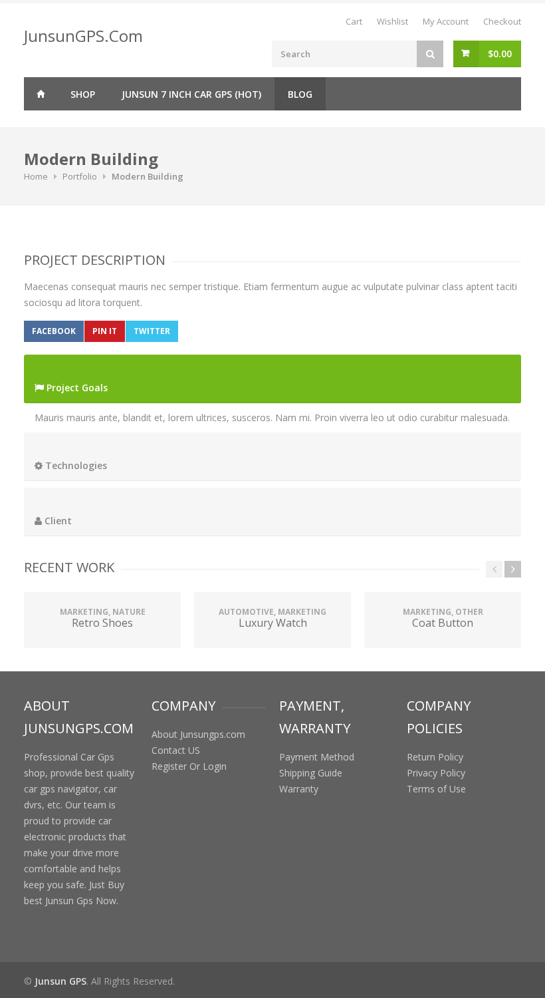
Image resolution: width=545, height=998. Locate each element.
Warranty (298, 788)
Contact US (176, 750)
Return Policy (435, 756)
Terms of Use (436, 788)
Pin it (104, 331)
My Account (446, 21)
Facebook (54, 331)
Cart (354, 21)
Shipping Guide (310, 772)
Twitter (152, 331)
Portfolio (79, 176)
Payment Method (316, 756)
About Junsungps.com (198, 734)
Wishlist (392, 21)
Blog (300, 94)
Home (40, 93)
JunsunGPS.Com (83, 36)
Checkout (502, 21)
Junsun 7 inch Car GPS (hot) (191, 94)
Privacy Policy (436, 772)
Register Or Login (189, 766)
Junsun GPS (60, 981)
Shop (82, 94)
